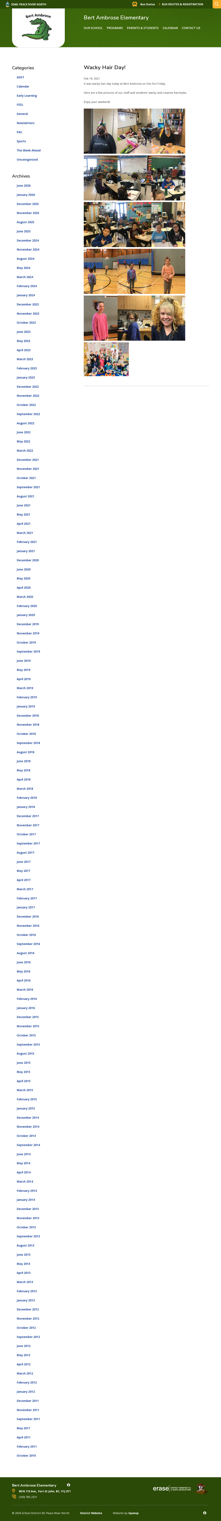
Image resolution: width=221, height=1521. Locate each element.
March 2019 (25, 688)
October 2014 (26, 1136)
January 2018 (26, 807)
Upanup (133, 1513)
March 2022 (25, 451)
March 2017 (25, 889)
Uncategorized (27, 160)
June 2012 (24, 1346)
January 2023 (26, 377)
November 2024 (28, 249)
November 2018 (28, 725)
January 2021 (26, 551)
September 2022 (28, 414)
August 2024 (25, 259)
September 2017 (28, 843)
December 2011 (28, 1401)
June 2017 (24, 862)
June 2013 (24, 1255)
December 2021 (28, 460)
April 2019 (24, 679)
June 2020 (24, 569)
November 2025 (28, 213)
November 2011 (28, 1410)
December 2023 (28, 304)
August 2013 (25, 1245)
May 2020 (23, 578)
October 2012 (26, 1328)
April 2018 (24, 779)
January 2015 (26, 1108)
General (22, 114)
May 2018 (23, 770)
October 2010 (26, 1456)
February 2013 (27, 1291)
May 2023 (23, 341)
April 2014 (24, 1172)
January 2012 (26, 1392)
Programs (115, 28)
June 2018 (24, 761)
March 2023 (25, 359)
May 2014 (23, 1163)
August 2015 (25, 1054)
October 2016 (26, 935)
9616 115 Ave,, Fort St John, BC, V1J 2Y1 (44, 1491)
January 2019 (26, 706)
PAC (19, 132)
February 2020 (27, 606)
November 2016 (28, 926)
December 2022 (28, 387)
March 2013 (25, 1282)
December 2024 (28, 240)
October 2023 (26, 323)
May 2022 (23, 441)
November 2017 (28, 825)
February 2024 (27, 286)
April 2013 (24, 1273)
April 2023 (24, 350)
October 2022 (26, 405)
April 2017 (24, 880)
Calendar (170, 28)
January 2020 (26, 615)
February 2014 (27, 1191)
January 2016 (26, 1008)
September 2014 (28, 1145)
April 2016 (24, 980)
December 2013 (28, 1209)
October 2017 (26, 834)
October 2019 (26, 642)
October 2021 (26, 478)
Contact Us (191, 28)
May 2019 (23, 670)
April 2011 (24, 1437)
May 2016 (23, 971)
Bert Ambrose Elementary (116, 17)
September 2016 (28, 944)
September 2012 (28, 1337)
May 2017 (23, 871)
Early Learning (27, 96)
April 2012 (24, 1364)
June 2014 (24, 1154)
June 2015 (24, 1063)
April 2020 (24, 588)
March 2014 (25, 1182)
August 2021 (25, 496)
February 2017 (27, 898)
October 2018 (26, 734)
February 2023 (27, 368)
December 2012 (28, 1309)
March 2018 (25, 789)
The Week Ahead (29, 150)
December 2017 (28, 816)
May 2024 (23, 268)
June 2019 (24, 661)
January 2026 (26, 195)
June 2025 (24, 231)
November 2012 (28, 1319)
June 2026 (24, 186)
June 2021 (24, 505)
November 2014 (28, 1127)
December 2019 (28, 624)
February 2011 (27, 1447)
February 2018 (27, 798)
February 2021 (27, 542)
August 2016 (25, 953)
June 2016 (24, 962)
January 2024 (26, 295)
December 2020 (28, 560)
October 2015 (26, 1035)
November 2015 (28, 1026)
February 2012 (27, 1382)
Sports (21, 141)
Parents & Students (143, 28)
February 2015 (27, 1099)
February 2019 (27, 697)
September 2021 (28, 487)
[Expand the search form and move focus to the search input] (217, 4)
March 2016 (25, 990)
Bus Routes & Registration (182, 4)
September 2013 (28, 1236)
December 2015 (28, 1017)
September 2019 (28, 651)
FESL (20, 105)
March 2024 (25, 277)
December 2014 (28, 1118)
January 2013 (26, 1300)
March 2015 (25, 1090)
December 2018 (28, 716)
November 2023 (28, 314)
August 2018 (25, 752)
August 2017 (25, 853)
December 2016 (28, 916)
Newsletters (26, 123)
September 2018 (28, 743)
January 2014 (26, 1200)
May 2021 (23, 514)
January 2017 (26, 907)
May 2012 (23, 1355)
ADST (20, 77)
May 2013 (23, 1264)
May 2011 (23, 1428)
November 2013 (28, 1218)
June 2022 (24, 432)
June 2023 (24, 332)
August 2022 (25, 423)
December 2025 (28, 204)
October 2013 (26, 1227)
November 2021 (28, 469)
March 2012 (25, 1373)
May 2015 (23, 1072)
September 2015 (28, 1044)
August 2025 (25, 222)
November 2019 (28, 633)
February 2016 (27, 999)
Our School (93, 28)
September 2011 (28, 1419)
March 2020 (25, 597)
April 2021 (24, 524)
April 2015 (24, 1081)
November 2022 (28, 396)
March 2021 (25, 533)
